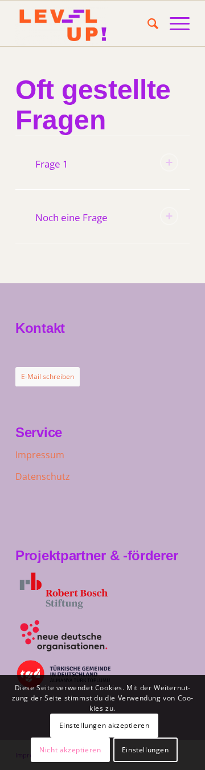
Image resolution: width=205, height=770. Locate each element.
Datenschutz (42, 476)
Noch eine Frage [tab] (71, 217)
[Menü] (174, 23)
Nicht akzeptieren (70, 750)
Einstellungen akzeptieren (104, 725)
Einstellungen (145, 750)
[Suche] (147, 23)
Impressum (39, 455)
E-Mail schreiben (47, 376)
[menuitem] (147, 23)
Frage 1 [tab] (51, 163)
